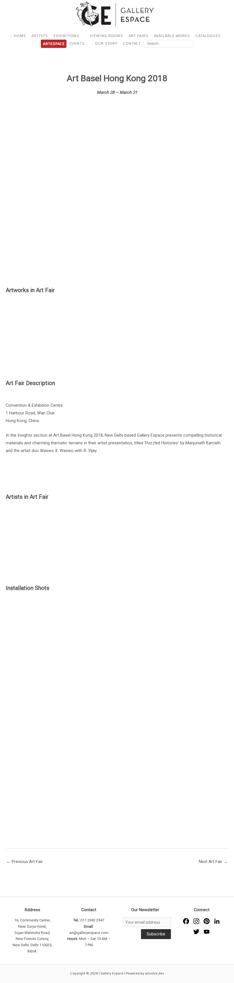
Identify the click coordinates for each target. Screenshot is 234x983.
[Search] (190, 43)
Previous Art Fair (24, 861)
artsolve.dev (154, 974)
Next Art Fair (213, 861)
